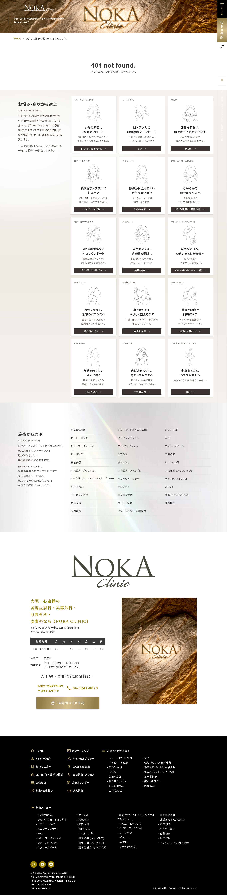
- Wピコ (40, 833)
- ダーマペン (124, 832)
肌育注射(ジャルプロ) (130, 470)
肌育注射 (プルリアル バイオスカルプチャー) (92, 478)
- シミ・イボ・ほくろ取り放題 (51, 819)
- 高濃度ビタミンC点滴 (171, 819)
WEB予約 (222, 30)
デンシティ (123, 486)
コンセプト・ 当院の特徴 (49, 774)
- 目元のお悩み (115, 786)
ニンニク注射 (125, 495)
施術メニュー (43, 807)
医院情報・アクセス (84, 774)
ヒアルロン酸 (172, 462)
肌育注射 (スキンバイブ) (178, 470)
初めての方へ (44, 766)
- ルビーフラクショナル (49, 838)
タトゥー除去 (125, 503)
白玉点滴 (76, 503)
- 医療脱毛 (148, 786)
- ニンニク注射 (166, 815)
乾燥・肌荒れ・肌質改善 (188, 209)
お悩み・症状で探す (118, 750)
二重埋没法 (140, 392)
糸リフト (169, 486)
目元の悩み (91, 392)
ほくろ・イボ (140, 209)
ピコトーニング (79, 438)
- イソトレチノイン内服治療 (173, 842)
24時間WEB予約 (71, 702)
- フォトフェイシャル (47, 842)
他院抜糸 (170, 503)
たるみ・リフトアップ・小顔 (188, 270)
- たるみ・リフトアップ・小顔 (158, 772)
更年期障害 (140, 331)
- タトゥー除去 (166, 828)
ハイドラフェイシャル (176, 478)
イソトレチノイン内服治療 (132, 511)
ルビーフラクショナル (83, 446)
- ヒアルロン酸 (85, 833)
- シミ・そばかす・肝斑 (119, 758)
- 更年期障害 (150, 776)
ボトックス (123, 462)
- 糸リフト (123, 842)
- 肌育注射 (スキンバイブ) (91, 847)
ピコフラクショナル (128, 438)
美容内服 (76, 462)
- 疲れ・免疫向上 (152, 781)
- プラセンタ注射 (127, 846)
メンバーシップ (80, 750)
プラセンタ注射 (79, 495)
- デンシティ (124, 837)
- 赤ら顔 (111, 772)
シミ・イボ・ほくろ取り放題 (132, 429)
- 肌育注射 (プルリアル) (90, 842)
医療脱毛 (76, 511)
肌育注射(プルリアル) (83, 470)
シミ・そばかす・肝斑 (91, 148)
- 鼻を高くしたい (116, 781)
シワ (140, 148)
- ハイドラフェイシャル (130, 828)
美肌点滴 (170, 454)
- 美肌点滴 (83, 819)
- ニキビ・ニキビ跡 (117, 762)
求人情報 (78, 790)
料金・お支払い (44, 790)
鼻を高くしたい (91, 331)
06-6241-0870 (222, 61)
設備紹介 (41, 782)
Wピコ (168, 438)
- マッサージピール (46, 847)
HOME (40, 750)
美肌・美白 (139, 270)
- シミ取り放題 (44, 815)
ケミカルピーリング (128, 478)
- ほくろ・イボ (114, 767)
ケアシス (122, 454)
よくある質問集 (81, 766)
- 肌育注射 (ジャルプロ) (90, 838)
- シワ (145, 758)
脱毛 (188, 392)
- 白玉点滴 (164, 824)
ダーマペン (77, 486)
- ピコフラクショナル (47, 828)
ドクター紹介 (43, 758)
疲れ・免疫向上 (188, 331)
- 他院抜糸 (164, 833)
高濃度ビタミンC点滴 (177, 495)
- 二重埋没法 (114, 790)
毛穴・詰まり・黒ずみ (91, 270)
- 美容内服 (83, 824)
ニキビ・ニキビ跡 (91, 209)
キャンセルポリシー (84, 758)
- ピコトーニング (45, 824)
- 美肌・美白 (114, 776)
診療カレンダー (81, 782)
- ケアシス (82, 815)
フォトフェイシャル (128, 446)
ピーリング (77, 454)
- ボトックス (83, 828)
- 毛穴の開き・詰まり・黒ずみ (158, 767)
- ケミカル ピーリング (129, 823)
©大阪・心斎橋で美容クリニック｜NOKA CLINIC (175, 888)
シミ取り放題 (78, 429)
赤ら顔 (188, 148)
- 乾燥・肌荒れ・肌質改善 (156, 762)
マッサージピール (174, 446)
